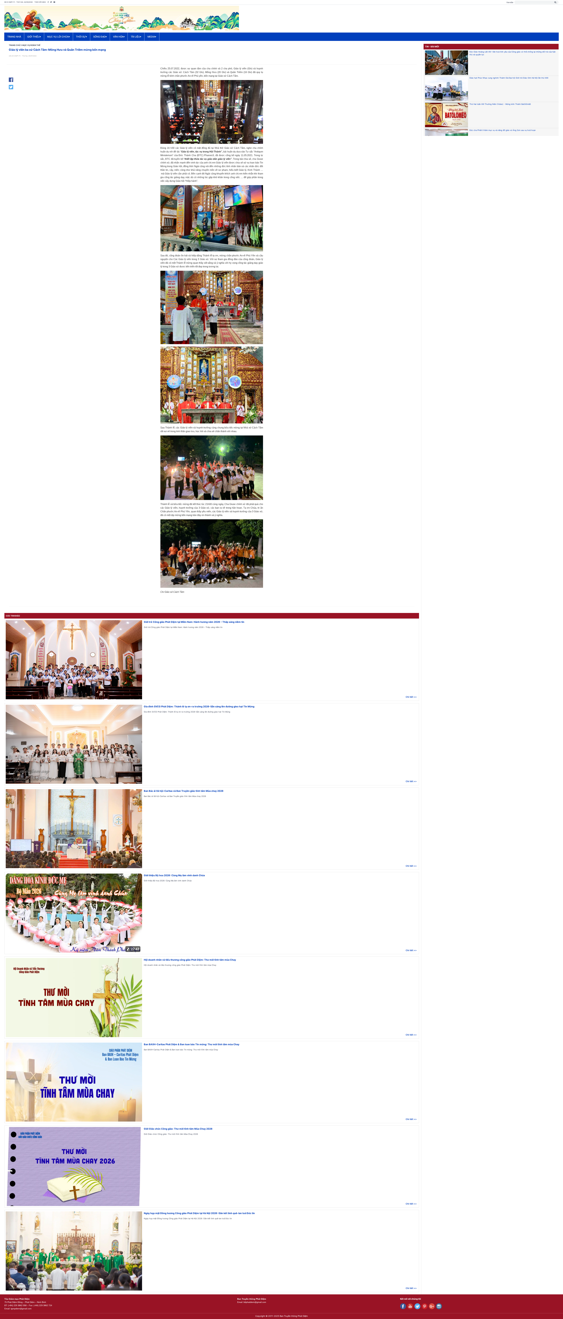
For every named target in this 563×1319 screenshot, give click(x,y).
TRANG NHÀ (14, 36)
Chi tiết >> (411, 697)
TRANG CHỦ (14, 45)
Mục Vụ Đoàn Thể (31, 45)
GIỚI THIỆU (34, 36)
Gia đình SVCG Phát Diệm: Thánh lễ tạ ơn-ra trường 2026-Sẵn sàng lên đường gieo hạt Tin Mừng (199, 706)
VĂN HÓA (119, 36)
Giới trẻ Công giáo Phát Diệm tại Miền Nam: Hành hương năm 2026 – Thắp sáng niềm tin (194, 621)
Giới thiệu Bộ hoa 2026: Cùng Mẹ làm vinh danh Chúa (174, 875)
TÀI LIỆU (136, 36)
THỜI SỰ (81, 36)
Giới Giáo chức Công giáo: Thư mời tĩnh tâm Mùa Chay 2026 (178, 1128)
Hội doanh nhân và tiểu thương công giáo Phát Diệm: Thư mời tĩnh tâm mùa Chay (190, 959)
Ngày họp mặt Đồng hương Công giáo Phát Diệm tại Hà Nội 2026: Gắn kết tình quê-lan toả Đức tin (199, 1213)
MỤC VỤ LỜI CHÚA (58, 36)
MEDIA (151, 36)
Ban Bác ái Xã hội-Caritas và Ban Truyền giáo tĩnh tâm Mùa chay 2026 (183, 790)
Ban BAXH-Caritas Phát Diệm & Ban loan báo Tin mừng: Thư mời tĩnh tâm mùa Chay (191, 1044)
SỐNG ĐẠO (100, 36)
